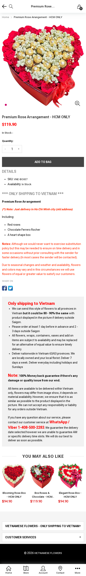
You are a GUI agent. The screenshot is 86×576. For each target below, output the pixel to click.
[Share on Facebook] (4, 288)
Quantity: (7, 140)
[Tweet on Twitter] (10, 288)
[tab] (43, 526)
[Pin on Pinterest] (16, 288)
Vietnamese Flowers (48, 553)
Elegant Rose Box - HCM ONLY (70, 494)
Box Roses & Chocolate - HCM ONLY (42, 494)
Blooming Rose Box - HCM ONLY (14, 494)
